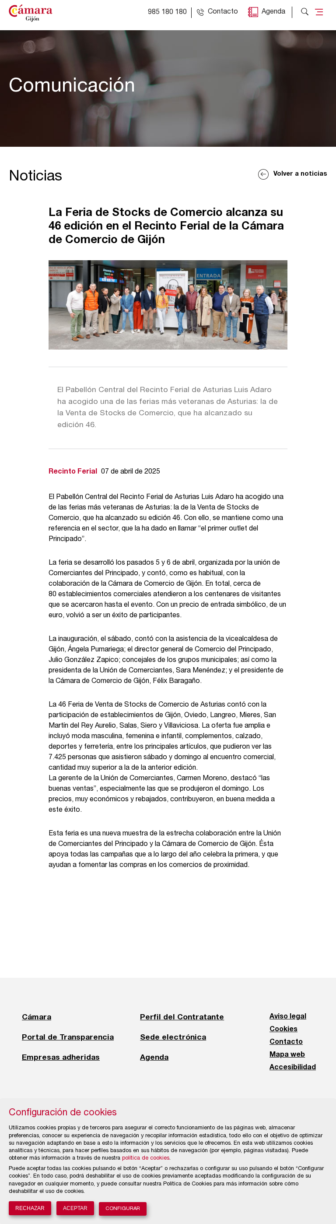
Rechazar (30, 1208)
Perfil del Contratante (182, 1017)
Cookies (284, 1029)
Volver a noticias (300, 174)
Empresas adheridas (61, 1057)
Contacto (286, 1042)
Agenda (273, 12)
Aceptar (75, 1208)
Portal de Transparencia (68, 1037)
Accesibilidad (293, 1068)
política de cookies (145, 1158)
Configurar (122, 1208)
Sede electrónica (173, 1037)
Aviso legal (288, 1017)
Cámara (36, 1017)
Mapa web (287, 1055)
